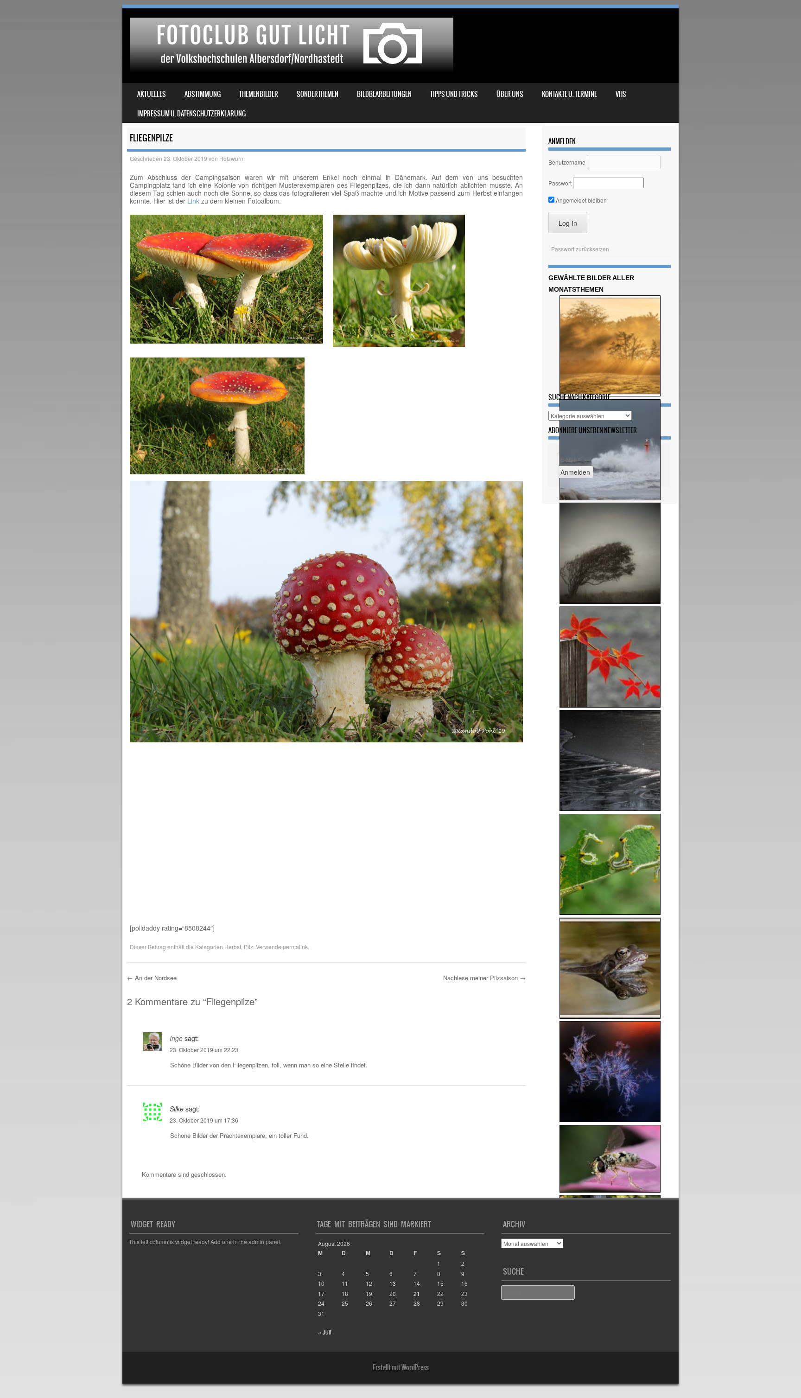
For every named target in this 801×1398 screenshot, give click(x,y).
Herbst (232, 947)
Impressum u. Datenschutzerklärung (191, 114)
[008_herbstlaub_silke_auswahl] (610, 705)
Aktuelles (151, 94)
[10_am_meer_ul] (610, 498)
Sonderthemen (317, 94)
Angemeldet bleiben (580, 200)
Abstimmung (202, 94)
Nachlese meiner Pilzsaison (484, 977)
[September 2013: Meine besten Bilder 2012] (610, 1190)
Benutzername (566, 162)
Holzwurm (232, 158)
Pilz (248, 947)
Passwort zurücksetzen (580, 249)
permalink (295, 947)
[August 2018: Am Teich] (610, 1016)
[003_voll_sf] (610, 912)
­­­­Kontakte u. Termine (569, 94)
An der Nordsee (152, 977)
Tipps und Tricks (454, 94)
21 (416, 1293)
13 (392, 1283)
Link (193, 200)
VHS (621, 94)
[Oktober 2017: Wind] (610, 601)
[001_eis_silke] (610, 1120)
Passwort (560, 183)
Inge (176, 1038)
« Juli (324, 1332)
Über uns (509, 94)
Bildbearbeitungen (384, 94)
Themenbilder (258, 94)
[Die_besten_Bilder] (610, 808)
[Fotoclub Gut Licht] (289, 69)
